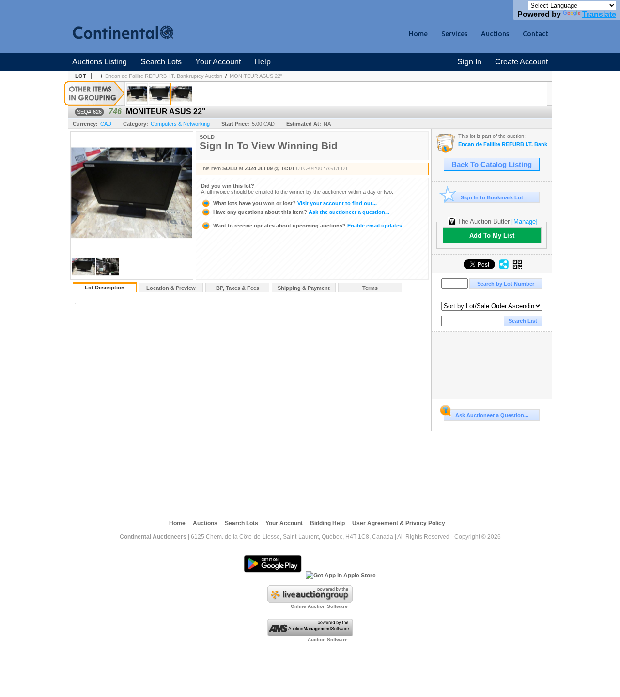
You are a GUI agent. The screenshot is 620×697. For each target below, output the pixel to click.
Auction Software (328, 639)
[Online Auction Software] (310, 600)
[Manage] (525, 221)
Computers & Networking (180, 124)
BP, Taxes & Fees (237, 288)
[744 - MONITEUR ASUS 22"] (137, 94)
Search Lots (161, 62)
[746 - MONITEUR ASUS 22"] (181, 94)
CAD (105, 124)
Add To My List (491, 235)
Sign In (469, 62)
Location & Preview (171, 288)
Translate (599, 14)
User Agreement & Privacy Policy (398, 523)
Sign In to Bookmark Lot (492, 197)
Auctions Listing (99, 62)
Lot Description (104, 287)
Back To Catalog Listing (491, 164)
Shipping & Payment (304, 288)
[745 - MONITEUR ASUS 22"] (159, 94)
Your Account (218, 62)
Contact (535, 34)
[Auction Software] (310, 634)
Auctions (495, 34)
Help (262, 62)
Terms (370, 288)
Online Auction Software (319, 606)
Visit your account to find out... (295, 203)
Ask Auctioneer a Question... (491, 415)
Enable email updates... (309, 225)
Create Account (521, 62)
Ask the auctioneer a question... (301, 212)
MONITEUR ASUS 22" (256, 76)
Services (454, 34)
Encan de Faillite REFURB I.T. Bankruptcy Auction (163, 76)
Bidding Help (327, 523)
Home (418, 34)
